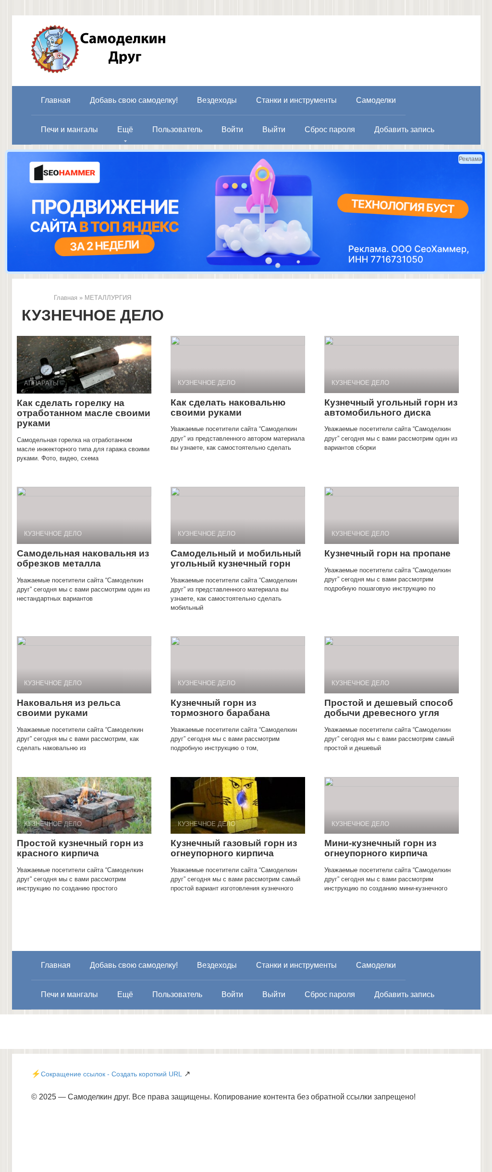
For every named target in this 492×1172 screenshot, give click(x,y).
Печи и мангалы (69, 129)
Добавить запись (404, 129)
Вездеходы (217, 100)
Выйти (273, 129)
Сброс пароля (330, 129)
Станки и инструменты (296, 100)
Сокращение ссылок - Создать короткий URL (111, 1074)
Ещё (125, 129)
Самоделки (376, 100)
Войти (232, 129)
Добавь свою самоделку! (134, 100)
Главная (56, 100)
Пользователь (177, 129)
